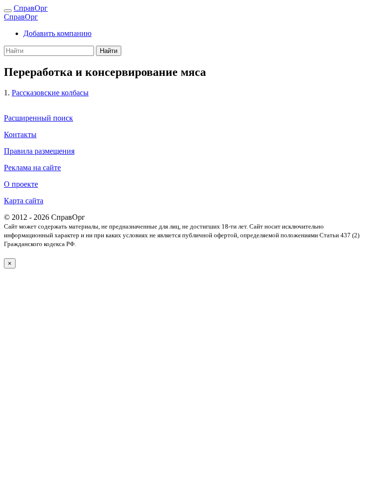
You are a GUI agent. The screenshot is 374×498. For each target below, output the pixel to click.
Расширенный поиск (38, 118)
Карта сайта (23, 200)
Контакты (20, 134)
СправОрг (31, 8)
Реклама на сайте (32, 167)
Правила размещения (39, 151)
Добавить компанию (57, 33)
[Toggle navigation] (8, 10)
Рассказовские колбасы (50, 93)
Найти (108, 50)
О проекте (21, 184)
